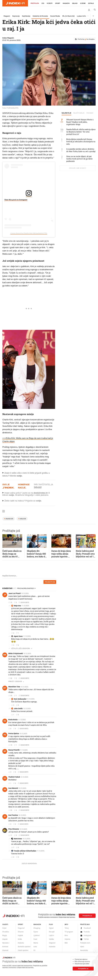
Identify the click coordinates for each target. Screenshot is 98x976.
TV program (69, 932)
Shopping (36, 928)
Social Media (55, 16)
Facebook (87, 928)
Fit (34, 950)
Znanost (5, 950)
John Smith (18, 708)
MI (12, 605)
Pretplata (35, 3)
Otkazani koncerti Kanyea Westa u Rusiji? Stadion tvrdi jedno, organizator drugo (79, 122)
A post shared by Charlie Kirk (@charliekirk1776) (28, 233)
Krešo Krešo (13, 720)
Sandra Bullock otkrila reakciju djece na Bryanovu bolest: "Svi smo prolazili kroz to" (80, 131)
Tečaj (67, 928)
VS (5, 778)
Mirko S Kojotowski (15, 653)
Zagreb (4, 939)
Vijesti (50, 3)
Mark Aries (18, 839)
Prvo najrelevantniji (25, 588)
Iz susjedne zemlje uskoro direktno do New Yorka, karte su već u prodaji (80, 150)
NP (5, 751)
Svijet (4, 928)
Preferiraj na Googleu (86, 39)
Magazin (7, 16)
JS (12, 708)
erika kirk (22, 519)
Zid (43, 3)
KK (5, 721)
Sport (57, 3)
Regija (4, 935)
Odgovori (52, 943)
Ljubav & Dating (83, 16)
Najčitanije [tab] (78, 113)
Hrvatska (5, 932)
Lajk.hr (51, 935)
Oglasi (75, 3)
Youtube (87, 932)
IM (5, 789)
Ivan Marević (13, 788)
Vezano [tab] (89, 113)
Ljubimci (36, 935)
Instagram (87, 935)
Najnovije (16, 16)
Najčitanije (26, 16)
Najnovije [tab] (66, 113)
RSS (66, 943)
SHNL (20, 939)
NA (12, 698)
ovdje (11, 495)
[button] (5, 540)
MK (4, 655)
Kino (66, 935)
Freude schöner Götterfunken (25, 851)
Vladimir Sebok (14, 777)
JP (5, 595)
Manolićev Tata (14, 687)
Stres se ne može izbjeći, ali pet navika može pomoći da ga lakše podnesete (79, 158)
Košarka (21, 943)
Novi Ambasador (20, 699)
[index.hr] (15, 3)
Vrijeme (67, 939)
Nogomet (21, 928)
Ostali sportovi (23, 950)
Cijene (82, 3)
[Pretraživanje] (94, 10)
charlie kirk (8, 519)
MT (4, 688)
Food (35, 939)
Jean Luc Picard (14, 593)
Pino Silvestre (13, 829)
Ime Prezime (13, 815)
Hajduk (20, 935)
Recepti (51, 932)
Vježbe (51, 939)
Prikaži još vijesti (77, 168)
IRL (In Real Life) (68, 16)
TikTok (86, 939)
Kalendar (52, 946)
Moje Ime (17, 606)
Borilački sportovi (24, 946)
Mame (35, 943)
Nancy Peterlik (13, 750)
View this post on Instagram (15, 200)
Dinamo (20, 932)
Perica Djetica (13, 733)
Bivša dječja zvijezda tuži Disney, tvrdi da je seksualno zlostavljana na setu (80, 141)
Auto (35, 946)
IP (5, 816)
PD (5, 735)
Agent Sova (18, 636)
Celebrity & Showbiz (40, 16)
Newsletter (84, 950)
